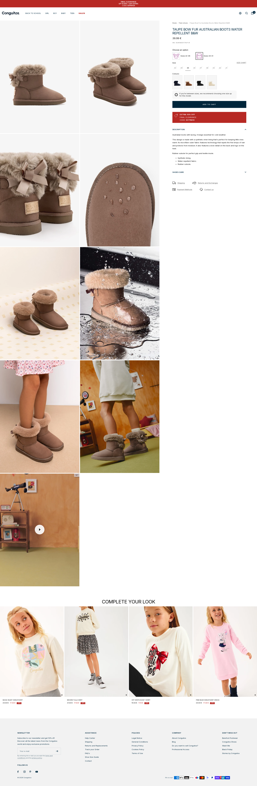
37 (201, 68)
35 (188, 68)
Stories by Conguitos (231, 753)
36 (194, 68)
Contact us (209, 189)
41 (226, 68)
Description (178, 129)
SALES (82, 13)
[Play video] (39, 529)
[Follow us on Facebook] (20, 772)
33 (175, 68)
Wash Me (226, 746)
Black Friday (227, 749)
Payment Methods (184, 189)
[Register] (57, 751)
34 (181, 68)
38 (207, 68)
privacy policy (37, 758)
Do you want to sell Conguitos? (185, 746)
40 (220, 68)
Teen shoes (183, 23)
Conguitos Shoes (229, 742)
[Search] (246, 13)
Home (174, 23)
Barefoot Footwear (230, 738)
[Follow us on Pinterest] (32, 772)
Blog (174, 742)
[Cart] (252, 13)
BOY (55, 13)
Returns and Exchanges (208, 183)
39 (214, 68)
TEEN (72, 13)
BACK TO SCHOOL (33, 13)
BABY (63, 13)
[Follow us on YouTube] (38, 772)
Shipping (181, 183)
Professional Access (180, 749)
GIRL (47, 13)
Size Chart (241, 63)
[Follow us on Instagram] (26, 772)
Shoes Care (178, 172)
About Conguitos (179, 738)
